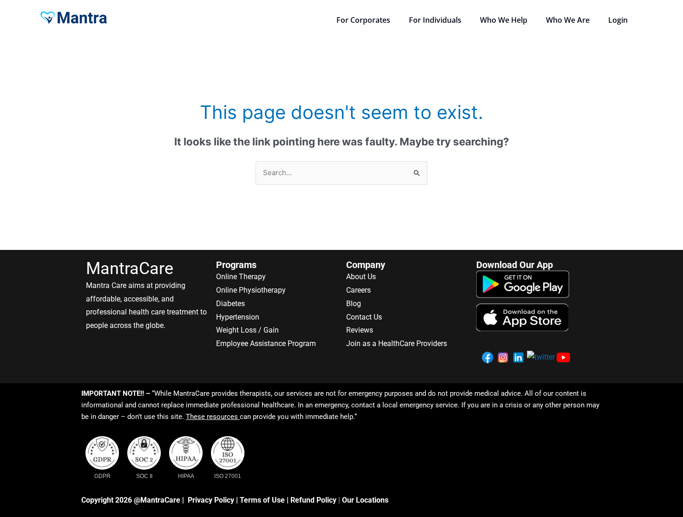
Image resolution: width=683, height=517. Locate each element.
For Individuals (435, 20)
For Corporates (363, 20)
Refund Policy (313, 500)
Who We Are (568, 20)
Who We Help (503, 20)
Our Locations (365, 500)
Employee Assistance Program (266, 343)
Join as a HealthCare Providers (396, 343)
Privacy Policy (211, 500)
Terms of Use (262, 500)
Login (618, 20)
